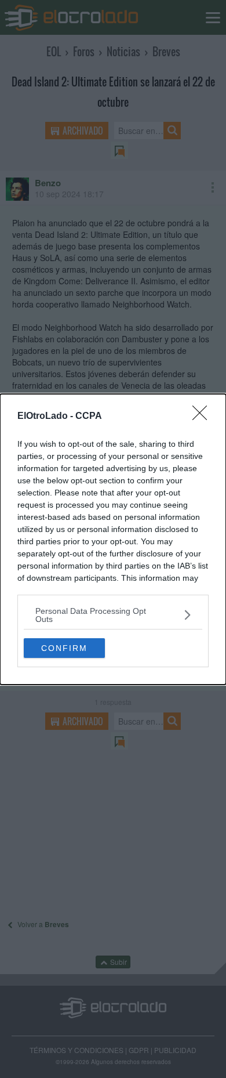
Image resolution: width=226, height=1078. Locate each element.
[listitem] (113, 615)
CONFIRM (64, 648)
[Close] (203, 417)
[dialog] (113, 539)
